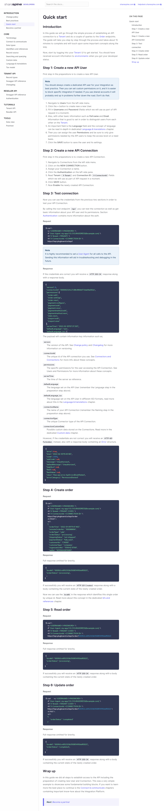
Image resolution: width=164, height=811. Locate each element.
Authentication (12, 98)
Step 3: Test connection (137, 45)
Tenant (62, 36)
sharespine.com (126, 4)
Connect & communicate (16, 41)
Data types (11, 45)
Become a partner (13, 28)
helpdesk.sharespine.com (149, 4)
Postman (10, 126)
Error (104, 442)
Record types (12, 77)
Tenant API (10, 73)
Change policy (12, 17)
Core (6, 34)
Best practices (12, 20)
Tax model (10, 67)
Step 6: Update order (141, 58)
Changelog (10, 85)
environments (81, 56)
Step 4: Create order (140, 51)
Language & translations (16, 64)
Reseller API (10, 91)
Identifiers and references (17, 49)
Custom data (11, 60)
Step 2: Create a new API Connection (141, 38)
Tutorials (9, 104)
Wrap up (135, 62)
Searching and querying (16, 56)
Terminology (11, 38)
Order (102, 36)
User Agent (83, 254)
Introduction (11, 13)
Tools (7, 118)
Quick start (11, 24)
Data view (10, 122)
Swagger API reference (16, 81)
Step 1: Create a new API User (140, 31)
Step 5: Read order (140, 54)
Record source (12, 53)
